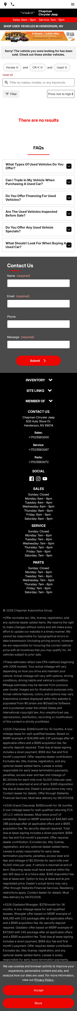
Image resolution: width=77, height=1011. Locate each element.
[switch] (72, 4)
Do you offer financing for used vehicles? (31, 197)
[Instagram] (38, 479)
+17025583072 (38, 462)
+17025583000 (38, 437)
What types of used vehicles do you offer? (34, 166)
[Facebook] (32, 479)
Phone (11, 316)
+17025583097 (38, 449)
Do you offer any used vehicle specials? (29, 229)
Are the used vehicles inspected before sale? (31, 213)
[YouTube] (45, 479)
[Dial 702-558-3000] (12, 4)
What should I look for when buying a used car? (36, 245)
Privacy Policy (44, 980)
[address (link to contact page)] (5, 4)
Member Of (36, 401)
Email (18, 296)
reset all (8, 75)
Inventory (36, 380)
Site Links (36, 391)
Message (20, 337)
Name (18, 275)
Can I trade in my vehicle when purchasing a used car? (30, 182)
